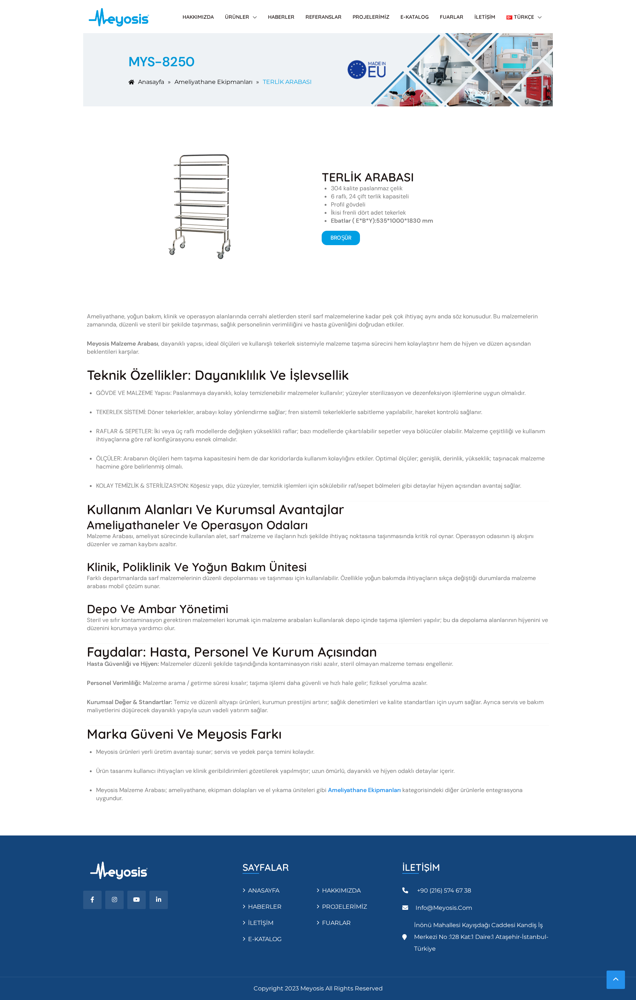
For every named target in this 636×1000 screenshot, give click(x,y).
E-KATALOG (414, 17)
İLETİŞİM (484, 17)
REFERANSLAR (323, 17)
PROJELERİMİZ (371, 17)
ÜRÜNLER (237, 17)
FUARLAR (451, 17)
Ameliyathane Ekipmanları (364, 790)
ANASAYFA (263, 890)
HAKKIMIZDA (198, 17)
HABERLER (281, 17)
